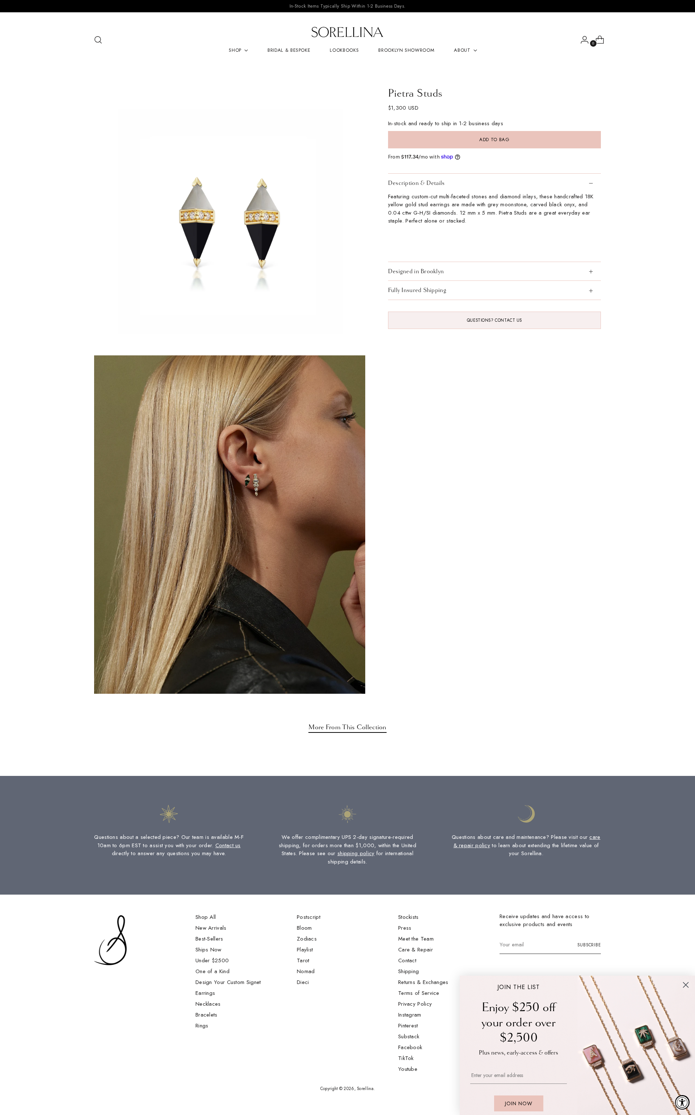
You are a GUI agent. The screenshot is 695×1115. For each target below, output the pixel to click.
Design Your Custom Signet (228, 982)
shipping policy (356, 853)
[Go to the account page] (581, 40)
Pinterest (408, 1026)
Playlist (305, 950)
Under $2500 (212, 960)
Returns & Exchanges (423, 982)
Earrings (205, 993)
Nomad (306, 971)
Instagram (409, 1015)
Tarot (303, 960)
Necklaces (208, 1004)
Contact (407, 960)
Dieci (303, 982)
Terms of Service (418, 993)
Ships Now (208, 950)
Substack (408, 1036)
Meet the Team (416, 939)
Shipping (408, 971)
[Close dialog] (685, 985)
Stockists (408, 917)
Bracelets (206, 1015)
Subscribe (589, 945)
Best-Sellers (209, 939)
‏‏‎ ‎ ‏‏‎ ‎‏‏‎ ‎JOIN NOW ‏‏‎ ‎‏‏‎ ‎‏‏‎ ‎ (519, 1103)
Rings (201, 1026)
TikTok (406, 1058)
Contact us (228, 845)
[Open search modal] (98, 40)
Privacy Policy (415, 1004)
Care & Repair (415, 950)
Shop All (205, 917)
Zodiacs (307, 939)
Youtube (407, 1069)
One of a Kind (212, 971)
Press (405, 928)
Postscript (308, 917)
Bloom (304, 928)
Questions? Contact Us (494, 320)
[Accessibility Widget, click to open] (682, 1102)
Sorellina (365, 1088)
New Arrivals (211, 928)
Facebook (410, 1047)
